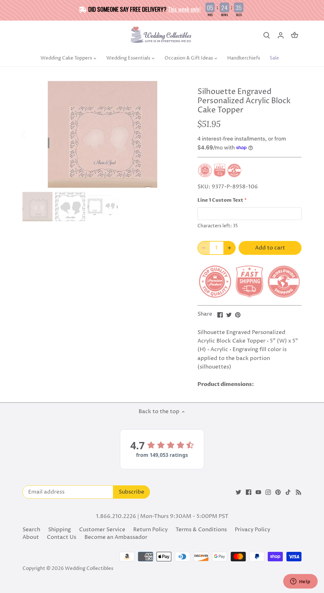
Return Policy (150, 529)
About (30, 537)
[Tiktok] (288, 492)
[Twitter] (238, 492)
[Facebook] (248, 492)
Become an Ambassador (115, 537)
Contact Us (61, 537)
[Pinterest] (278, 492)
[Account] (281, 35)
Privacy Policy (252, 529)
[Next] (173, 134)
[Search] (267, 35)
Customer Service (102, 529)
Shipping (59, 529)
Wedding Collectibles (89, 568)
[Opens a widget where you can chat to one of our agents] (300, 582)
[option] (102, 134)
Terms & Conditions (201, 529)
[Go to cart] (294, 35)
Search (31, 529)
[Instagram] (268, 492)
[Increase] (229, 248)
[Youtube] (258, 492)
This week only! (184, 9)
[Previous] (32, 134)
